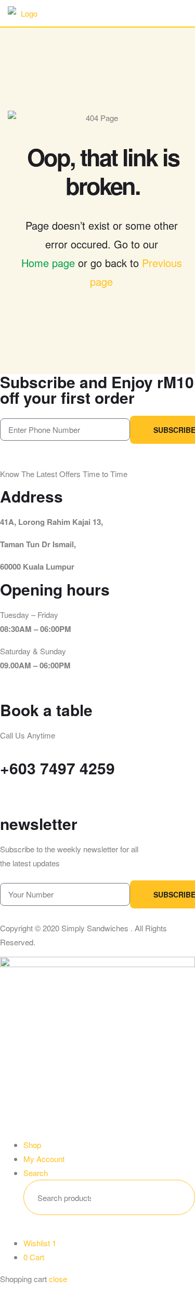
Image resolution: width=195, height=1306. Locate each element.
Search (171, 1197)
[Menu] (149, 13)
